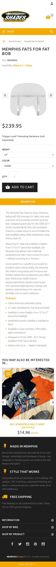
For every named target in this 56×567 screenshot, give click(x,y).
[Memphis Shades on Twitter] (20, 544)
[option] (28, 95)
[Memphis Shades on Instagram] (27, 544)
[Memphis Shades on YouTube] (43, 544)
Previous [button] (5, 95)
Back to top (26, 564)
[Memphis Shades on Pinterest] (35, 544)
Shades (15, 556)
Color (5, 160)
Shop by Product (15, 41)
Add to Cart (22, 187)
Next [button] (51, 95)
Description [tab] (28, 201)
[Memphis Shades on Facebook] (12, 544)
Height (6, 149)
